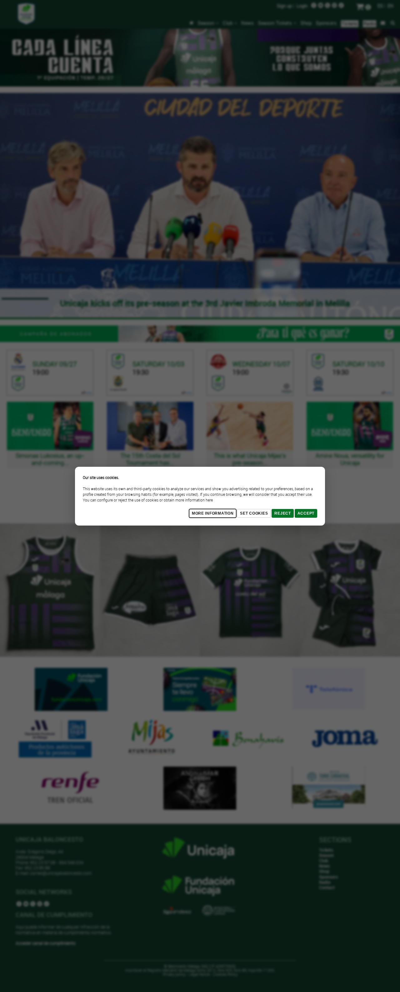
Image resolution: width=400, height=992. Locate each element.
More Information (213, 513)
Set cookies (254, 513)
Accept (306, 513)
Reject (282, 513)
